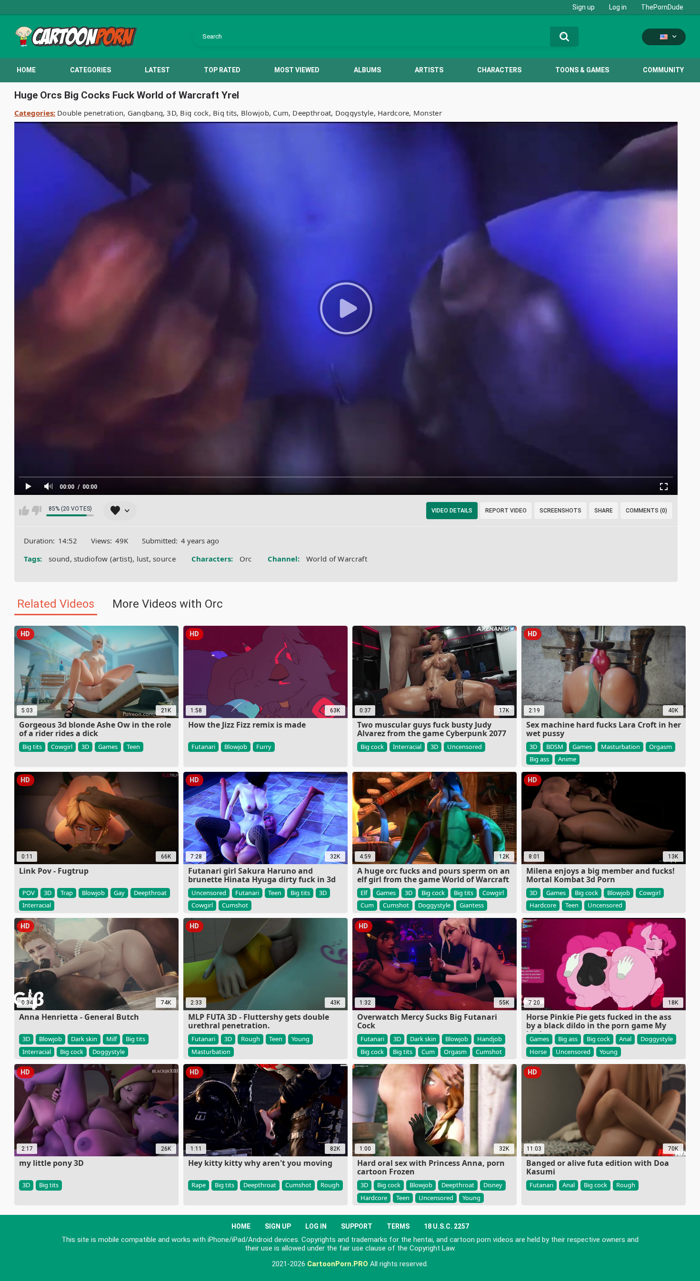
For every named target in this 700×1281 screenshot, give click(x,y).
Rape (198, 1185)
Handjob (489, 1039)
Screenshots (560, 510)
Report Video (506, 510)
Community (663, 70)
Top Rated (222, 70)
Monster (427, 112)
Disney (492, 1185)
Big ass (539, 759)
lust (143, 558)
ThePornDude (662, 7)
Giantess (472, 905)
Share (603, 510)
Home (26, 70)
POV (28, 892)
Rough (250, 1039)
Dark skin (84, 1039)
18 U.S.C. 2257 (446, 1226)
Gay (119, 892)
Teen (133, 746)
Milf (111, 1039)
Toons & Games (582, 70)
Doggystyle (354, 112)
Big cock (194, 112)
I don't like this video (36, 510)
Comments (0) (646, 510)
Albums (367, 70)
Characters (499, 70)
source (164, 558)
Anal (625, 1039)
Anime (567, 759)
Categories (90, 70)
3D (171, 112)
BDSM (554, 746)
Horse (538, 1051)
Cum (281, 112)
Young (300, 1039)
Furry (263, 746)
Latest (157, 70)
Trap (66, 892)
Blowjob (255, 112)
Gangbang (145, 112)
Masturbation (620, 746)
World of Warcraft (336, 558)
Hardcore (393, 112)
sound (59, 558)
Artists (429, 70)
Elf (363, 892)
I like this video (24, 510)
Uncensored (464, 746)
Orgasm (660, 746)
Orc (246, 558)
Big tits (225, 112)
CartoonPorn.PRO (337, 1264)
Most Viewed (297, 70)
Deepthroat (311, 112)
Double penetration (90, 112)
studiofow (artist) (103, 558)
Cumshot (235, 905)
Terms (398, 1226)
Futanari (203, 746)
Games (108, 746)
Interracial (407, 746)
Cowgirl (61, 746)
